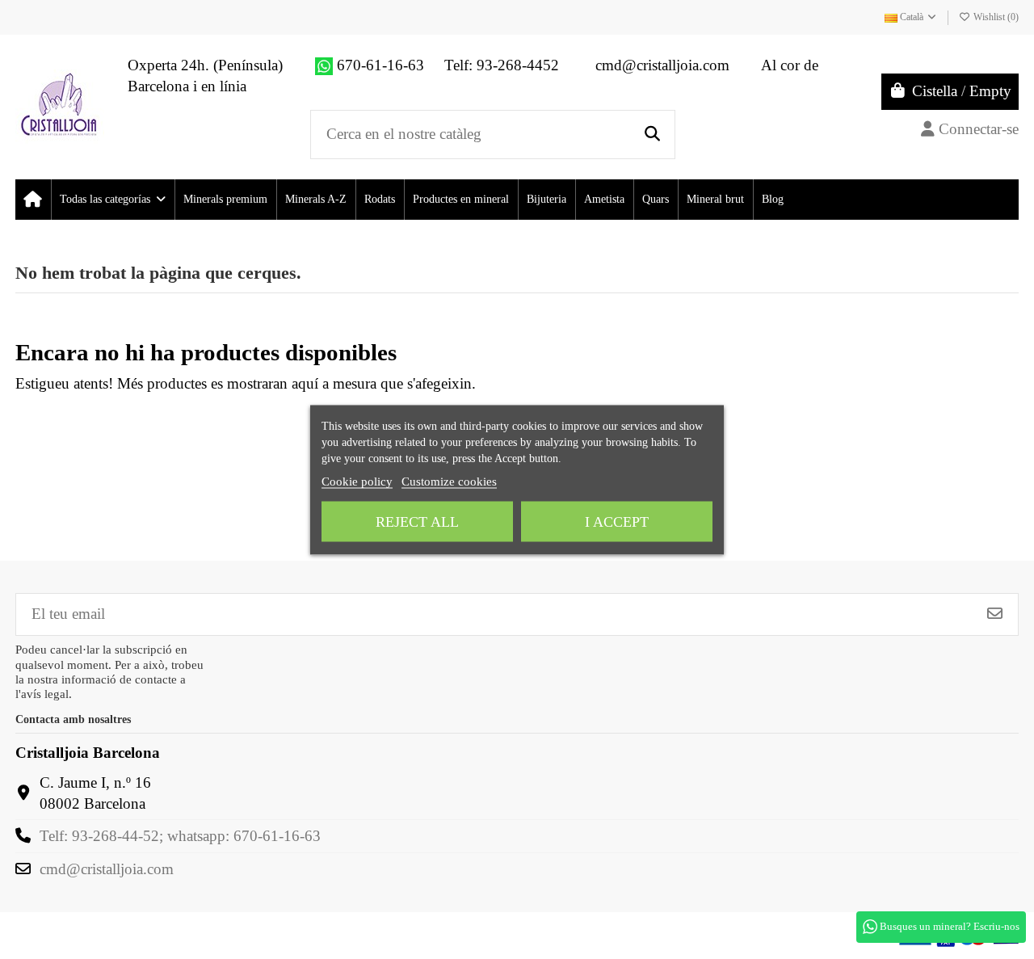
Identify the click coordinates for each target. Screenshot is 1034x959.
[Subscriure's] (995, 614)
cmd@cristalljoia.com (107, 868)
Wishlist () (995, 17)
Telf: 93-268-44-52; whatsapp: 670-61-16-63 (180, 835)
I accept (617, 521)
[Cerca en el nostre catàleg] (652, 134)
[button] (112, 199)
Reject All (417, 521)
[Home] (32, 199)
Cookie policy (357, 480)
